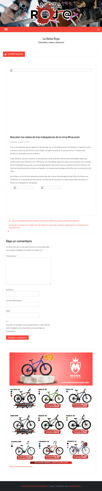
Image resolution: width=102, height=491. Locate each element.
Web (8, 311)
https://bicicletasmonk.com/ (21, 466)
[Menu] (5, 29)
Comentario (11, 256)
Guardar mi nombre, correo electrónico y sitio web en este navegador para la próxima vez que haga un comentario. (28, 328)
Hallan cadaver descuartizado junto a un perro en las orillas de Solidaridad (45, 221)
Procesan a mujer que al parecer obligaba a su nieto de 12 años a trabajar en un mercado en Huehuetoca (49, 226)
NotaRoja (13, 142)
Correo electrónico (14, 300)
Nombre (10, 290)
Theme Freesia (74, 486)
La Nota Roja (51, 39)
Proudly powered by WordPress (34, 486)
